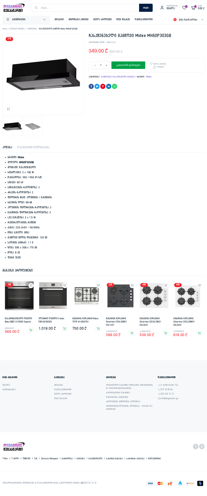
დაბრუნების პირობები (117, 397)
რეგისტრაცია (9, 390)
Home (4, 29)
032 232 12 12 (167, 394)
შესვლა (6, 385)
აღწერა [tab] (7, 148)
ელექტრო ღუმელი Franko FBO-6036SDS (51, 320)
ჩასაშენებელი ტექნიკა (124, 77)
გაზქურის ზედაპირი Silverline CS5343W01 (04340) (150, 322)
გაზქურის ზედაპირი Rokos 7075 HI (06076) (85, 320)
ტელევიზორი (154, 459)
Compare (160, 67)
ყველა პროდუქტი (102, 20)
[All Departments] (26, 20)
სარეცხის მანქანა (135, 459)
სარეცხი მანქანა (115, 459)
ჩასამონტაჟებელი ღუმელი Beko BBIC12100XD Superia (18, 320)
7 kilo (5, 459)
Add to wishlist (159, 64)
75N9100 (26, 459)
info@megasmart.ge (169, 398)
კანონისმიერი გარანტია (118, 393)
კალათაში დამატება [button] (31, 330)
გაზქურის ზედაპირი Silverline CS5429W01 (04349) (184, 322)
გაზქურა (80, 459)
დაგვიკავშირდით (144, 20)
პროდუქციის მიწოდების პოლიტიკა (123, 401)
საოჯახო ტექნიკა (17, 29)
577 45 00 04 (167, 390)
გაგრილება (68, 459)
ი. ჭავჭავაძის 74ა (169, 385)
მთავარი (59, 20)
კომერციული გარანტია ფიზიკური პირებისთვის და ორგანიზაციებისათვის (129, 387)
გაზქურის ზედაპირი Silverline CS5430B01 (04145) (116, 322)
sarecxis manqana (50, 459)
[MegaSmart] (13, 7)
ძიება (146, 8)
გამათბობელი (95, 459)
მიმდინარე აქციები (79, 20)
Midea (149, 77)
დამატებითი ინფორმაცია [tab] (33, 148)
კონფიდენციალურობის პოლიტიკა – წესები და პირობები (129, 408)
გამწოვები (32, 29)
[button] (8, 109)
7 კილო (15, 459)
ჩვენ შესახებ (123, 20)
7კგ (36, 459)
